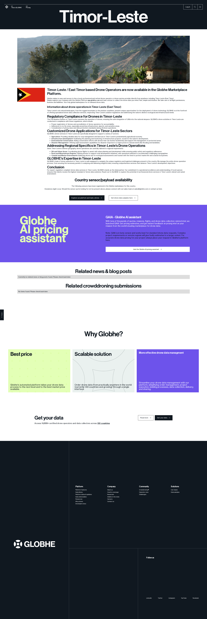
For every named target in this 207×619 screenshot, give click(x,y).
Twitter (160, 598)
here (108, 240)
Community (144, 486)
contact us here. (156, 189)
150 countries (103, 423)
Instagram (172, 598)
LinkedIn (149, 598)
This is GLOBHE (16, 7)
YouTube (184, 598)
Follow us (150, 558)
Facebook (196, 598)
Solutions (175, 486)
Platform (79, 486)
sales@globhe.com (141, 189)
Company (111, 486)
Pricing (28, 7)
